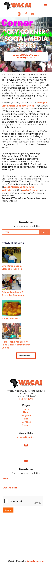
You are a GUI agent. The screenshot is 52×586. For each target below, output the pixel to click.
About (26, 412)
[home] (17, 6)
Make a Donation (26, 437)
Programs (26, 415)
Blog (26, 418)
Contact (26, 422)
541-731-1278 (26, 399)
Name (6, 478)
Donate (26, 425)
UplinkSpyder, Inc (35, 560)
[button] (45, 5)
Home (26, 409)
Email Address (10, 488)
